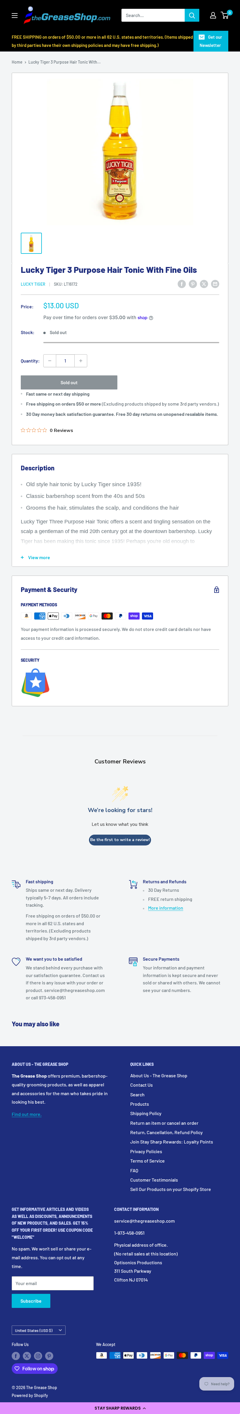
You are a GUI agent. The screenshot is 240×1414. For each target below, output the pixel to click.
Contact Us (141, 1085)
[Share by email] (215, 283)
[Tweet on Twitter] (204, 283)
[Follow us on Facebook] (16, 1356)
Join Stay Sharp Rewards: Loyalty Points (171, 1141)
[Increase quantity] (81, 361)
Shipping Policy (146, 1113)
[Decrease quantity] (50, 361)
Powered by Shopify (30, 1395)
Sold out (69, 382)
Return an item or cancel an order (164, 1123)
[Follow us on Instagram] (38, 1356)
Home (17, 61)
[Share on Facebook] (182, 283)
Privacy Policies (146, 1151)
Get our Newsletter (211, 41)
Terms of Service (147, 1160)
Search (137, 1094)
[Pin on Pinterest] (193, 283)
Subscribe (31, 1301)
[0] (225, 15)
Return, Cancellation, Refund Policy (166, 1132)
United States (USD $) (33, 1330)
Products (139, 1104)
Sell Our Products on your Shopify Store (170, 1189)
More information (165, 908)
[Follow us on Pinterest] (49, 1356)
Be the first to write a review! (120, 840)
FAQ (134, 1170)
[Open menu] (15, 15)
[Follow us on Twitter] (27, 1356)
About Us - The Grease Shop (158, 1075)
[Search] (192, 15)
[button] (120, 1408)
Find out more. (27, 1114)
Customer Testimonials (154, 1179)
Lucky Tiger (33, 284)
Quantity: (30, 360)
